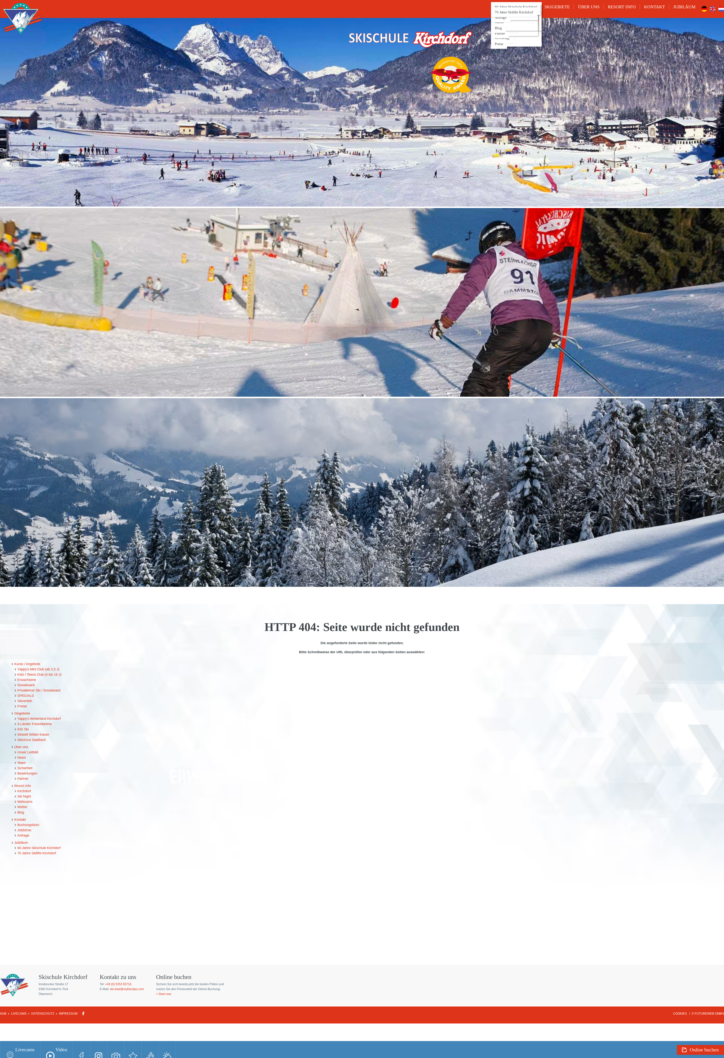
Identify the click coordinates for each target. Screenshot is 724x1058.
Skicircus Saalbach (31, 740)
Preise (499, 44)
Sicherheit (24, 768)
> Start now (163, 994)
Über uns (589, 7)
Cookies (680, 1013)
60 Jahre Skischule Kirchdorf (516, 7)
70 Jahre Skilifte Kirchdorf (514, 12)
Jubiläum (684, 7)
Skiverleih (502, 39)
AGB (3, 1013)
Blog (498, 28)
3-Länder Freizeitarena (34, 724)
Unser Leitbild (27, 752)
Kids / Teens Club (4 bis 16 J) (39, 674)
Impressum (68, 1013)
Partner (500, 33)
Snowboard (26, 685)
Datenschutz (42, 1013)
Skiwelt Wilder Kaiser (33, 734)
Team (21, 763)
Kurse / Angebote (27, 664)
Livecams (19, 1013)
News (21, 757)
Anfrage (500, 17)
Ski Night (24, 796)
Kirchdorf (24, 791)
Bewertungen (27, 773)
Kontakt (654, 7)
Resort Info (622, 7)
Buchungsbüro (28, 825)
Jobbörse (24, 830)
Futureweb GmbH (709, 1013)
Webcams (24, 802)
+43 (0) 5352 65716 (118, 984)
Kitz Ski (23, 729)
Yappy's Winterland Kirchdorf (39, 719)
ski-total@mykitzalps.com (127, 989)
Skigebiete (557, 7)
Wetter (499, 23)
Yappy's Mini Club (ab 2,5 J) (38, 669)
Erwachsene (26, 680)
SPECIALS (25, 696)
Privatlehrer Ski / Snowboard (38, 690)
